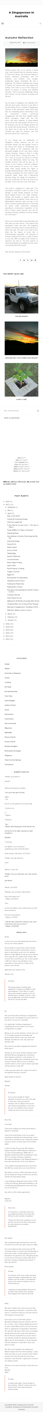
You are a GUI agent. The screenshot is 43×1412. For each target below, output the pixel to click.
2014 (8, 630)
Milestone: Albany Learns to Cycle (19, 610)
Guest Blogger (10, 700)
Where (15, 471)
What (15, 469)
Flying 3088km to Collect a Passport (20, 530)
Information (9, 714)
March (10, 614)
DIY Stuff (8, 687)
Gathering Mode (13, 533)
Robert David (12, 547)
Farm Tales (9, 696)
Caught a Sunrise (13, 572)
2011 (7, 639)
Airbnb (7, 664)
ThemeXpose (17, 1407)
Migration (8, 728)
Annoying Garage (13, 541)
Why (17, 460)
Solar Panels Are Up (14, 598)
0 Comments (30, 43)
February (11, 617)
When (16, 467)
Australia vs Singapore (13, 673)
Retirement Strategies (13, 751)
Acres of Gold (12, 550)
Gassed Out (11, 544)
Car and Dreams (21, 316)
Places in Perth (10, 737)
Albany (7, 668)
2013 (8, 633)
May (9, 510)
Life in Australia (10, 723)
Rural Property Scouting (15, 568)
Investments (9, 719)
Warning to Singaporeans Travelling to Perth (22, 607)
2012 (8, 636)
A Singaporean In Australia (21, 14)
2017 (8, 504)
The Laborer (9, 764)
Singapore (8, 755)
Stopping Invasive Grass (16, 581)
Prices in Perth (10, 741)
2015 (8, 627)
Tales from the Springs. (13, 760)
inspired (21, 462)
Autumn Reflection (13, 556)
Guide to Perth (10, 705)
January (11, 620)
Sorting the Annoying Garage (17, 519)
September (12, 507)
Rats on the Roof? (13, 516)
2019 (8, 501)
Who (19, 458)
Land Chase (11, 565)
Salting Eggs (11, 553)
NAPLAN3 (8, 732)
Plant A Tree (21, 399)
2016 (8, 624)
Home (7, 710)
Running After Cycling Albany (17, 578)
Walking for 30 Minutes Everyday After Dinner (23, 601)
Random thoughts (11, 746)
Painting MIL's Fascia (14, 587)
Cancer (7, 678)
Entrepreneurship (11, 691)
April (9, 513)
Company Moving (13, 595)
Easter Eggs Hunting (14, 562)
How (16, 464)
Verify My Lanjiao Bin (14, 522)
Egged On (10, 575)
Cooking (8, 682)
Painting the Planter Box (15, 584)
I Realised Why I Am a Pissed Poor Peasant (21, 358)
